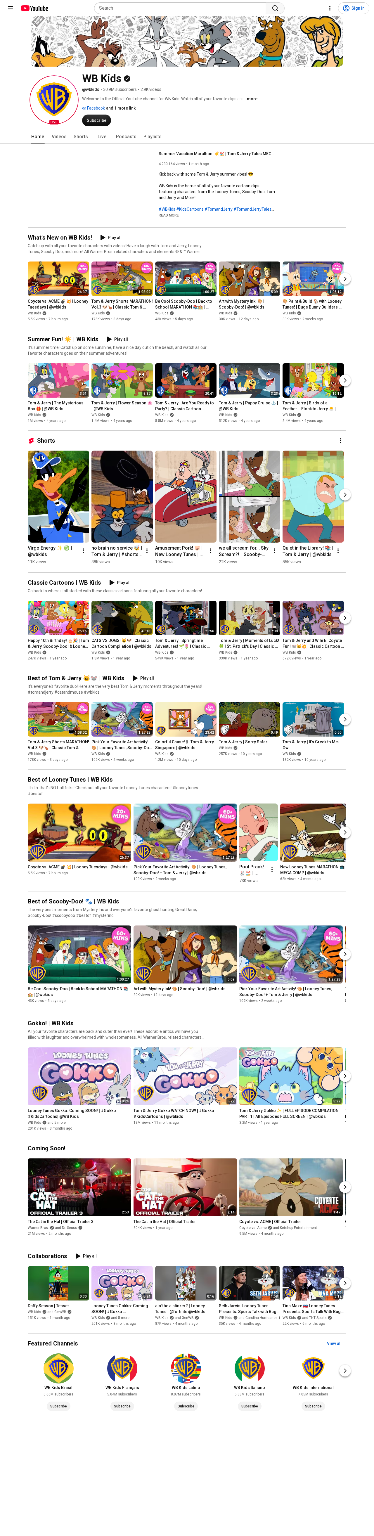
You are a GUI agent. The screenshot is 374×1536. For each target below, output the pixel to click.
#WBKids (167, 209)
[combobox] (182, 8)
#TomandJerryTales (252, 209)
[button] (54, 100)
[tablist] (187, 137)
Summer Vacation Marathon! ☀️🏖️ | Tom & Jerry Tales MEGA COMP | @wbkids (217, 153)
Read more (169, 215)
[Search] (275, 8)
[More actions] (340, 440)
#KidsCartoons (190, 209)
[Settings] (329, 8)
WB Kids (34, 313)
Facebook (95, 108)
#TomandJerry (219, 209)
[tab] (38, 137)
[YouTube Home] (34, 8)
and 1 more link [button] (121, 108)
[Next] (345, 279)
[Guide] (10, 8)
